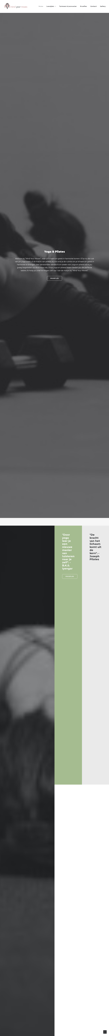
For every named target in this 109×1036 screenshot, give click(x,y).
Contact (93, 6)
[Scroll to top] (105, 1032)
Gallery (103, 6)
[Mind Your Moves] (15, 6)
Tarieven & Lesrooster (68, 6)
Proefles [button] (54, 278)
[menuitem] (42, 6)
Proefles (83, 6)
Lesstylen (50, 6)
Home (41, 6)
